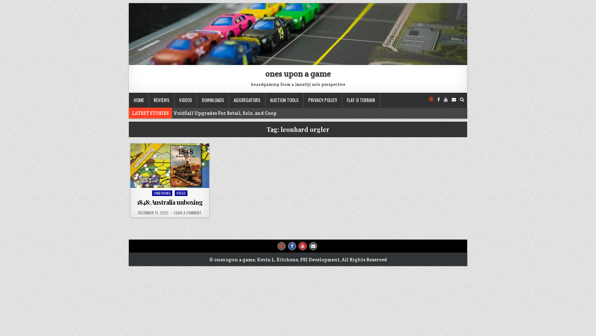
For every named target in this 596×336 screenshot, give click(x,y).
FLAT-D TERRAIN (361, 99)
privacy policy (322, 99)
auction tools (284, 99)
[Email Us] (454, 100)
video (181, 193)
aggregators (247, 99)
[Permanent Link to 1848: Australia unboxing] (169, 165)
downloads (213, 99)
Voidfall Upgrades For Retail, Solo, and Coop (225, 113)
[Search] (462, 100)
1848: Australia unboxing (170, 202)
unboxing (162, 193)
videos (185, 99)
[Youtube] (446, 100)
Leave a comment (187, 213)
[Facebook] (438, 100)
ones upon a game (298, 73)
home (139, 99)
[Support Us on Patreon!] (431, 100)
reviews (161, 99)
